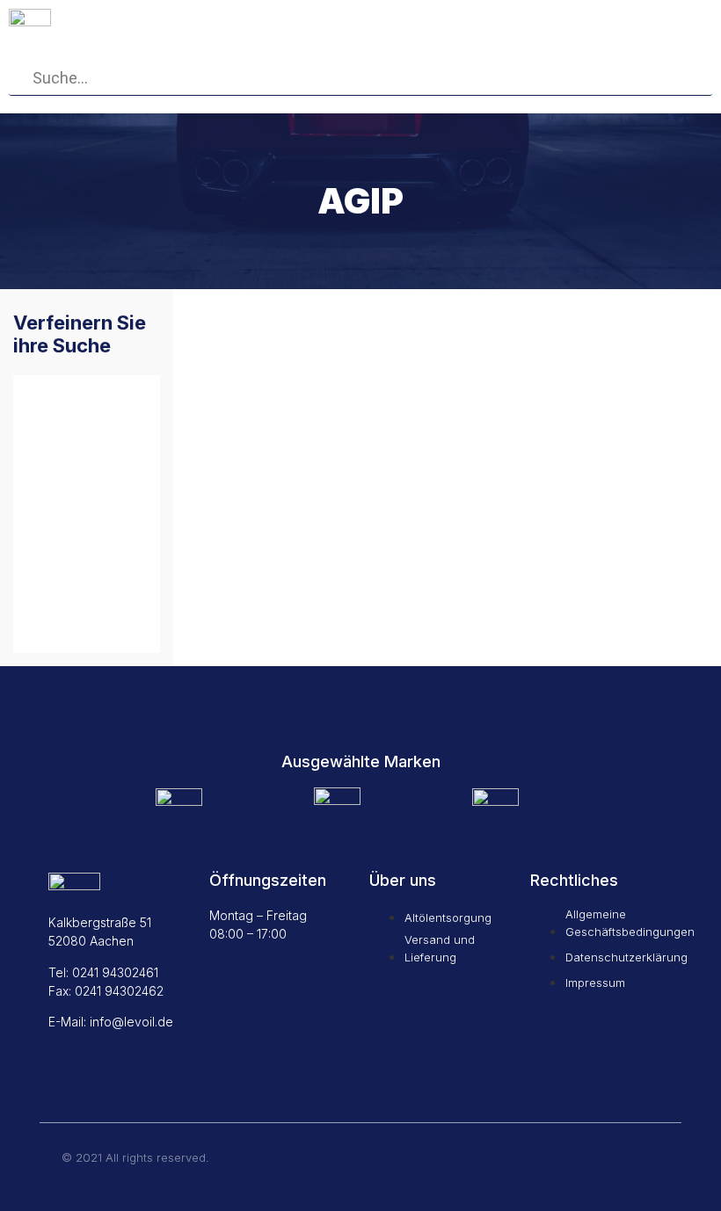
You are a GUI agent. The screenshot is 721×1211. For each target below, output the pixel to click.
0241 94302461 (115, 972)
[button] (649, 23)
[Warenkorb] (538, 21)
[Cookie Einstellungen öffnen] (39, 1188)
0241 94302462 (119, 990)
